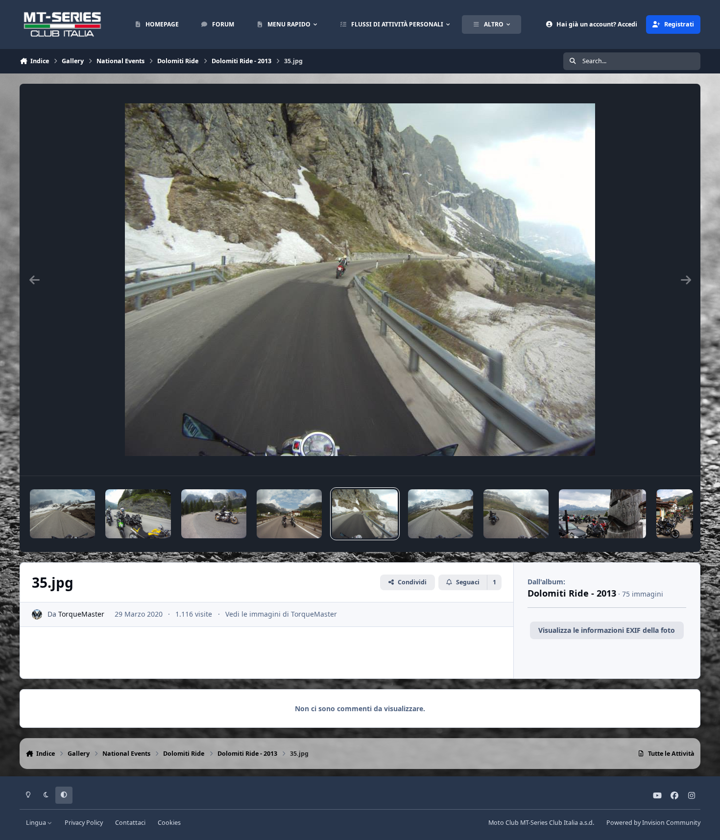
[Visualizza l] (62, 513)
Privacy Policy (84, 822)
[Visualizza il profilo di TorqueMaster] (37, 614)
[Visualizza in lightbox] (360, 280)
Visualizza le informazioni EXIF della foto (606, 630)
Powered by (653, 822)
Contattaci (130, 822)
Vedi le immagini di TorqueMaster (281, 614)
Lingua (37, 822)
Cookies (169, 822)
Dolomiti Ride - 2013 (572, 593)
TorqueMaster (81, 614)
